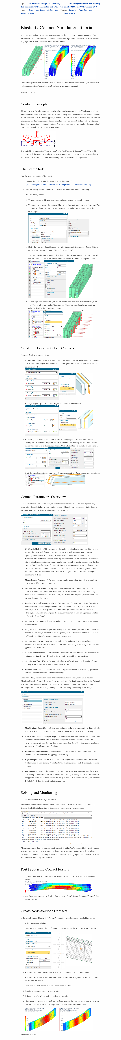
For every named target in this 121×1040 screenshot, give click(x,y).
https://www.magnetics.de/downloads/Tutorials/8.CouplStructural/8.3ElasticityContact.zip (58, 184)
